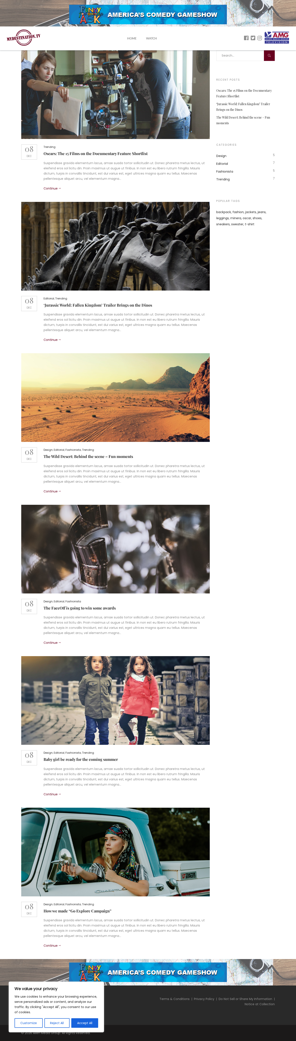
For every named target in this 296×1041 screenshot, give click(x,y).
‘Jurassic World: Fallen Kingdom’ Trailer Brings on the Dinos (98, 305)
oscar (247, 218)
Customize (28, 1023)
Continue (51, 188)
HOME (132, 38)
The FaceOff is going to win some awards (80, 608)
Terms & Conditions (174, 999)
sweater (237, 224)
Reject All (57, 1023)
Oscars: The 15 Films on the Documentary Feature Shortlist (96, 153)
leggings (222, 218)
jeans (262, 212)
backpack (223, 212)
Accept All (84, 1023)
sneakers (223, 224)
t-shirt (249, 224)
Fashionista (73, 450)
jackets (250, 212)
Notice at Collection (260, 1004)
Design (48, 450)
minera (235, 218)
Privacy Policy (204, 999)
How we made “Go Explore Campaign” (77, 911)
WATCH (151, 38)
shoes (257, 218)
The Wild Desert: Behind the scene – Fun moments (88, 456)
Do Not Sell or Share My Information (245, 999)
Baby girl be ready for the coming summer (81, 759)
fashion (238, 212)
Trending (49, 147)
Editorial (49, 298)
